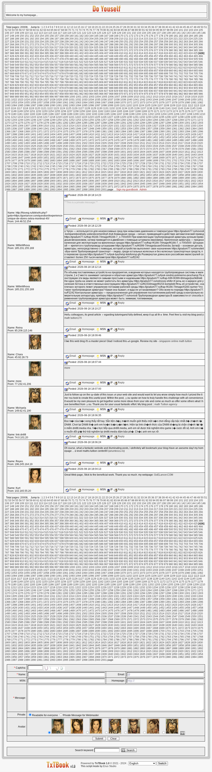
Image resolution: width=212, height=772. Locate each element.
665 (196, 70)
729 (116, 76)
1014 (162, 96)
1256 (97, 119)
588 (12, 67)
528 (111, 61)
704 (191, 73)
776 (151, 79)
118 (65, 32)
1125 (68, 108)
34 (145, 27)
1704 (187, 160)
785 (196, 79)
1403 (46, 134)
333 (136, 47)
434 (42, 56)
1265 (155, 119)
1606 (155, 151)
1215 (33, 117)
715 (46, 76)
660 (171, 70)
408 (111, 53)
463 (186, 56)
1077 (168, 102)
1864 (20, 177)
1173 (169, 111)
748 (12, 79)
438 (61, 56)
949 (17, 93)
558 (61, 64)
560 (71, 64)
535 (146, 61)
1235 (161, 117)
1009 (130, 96)
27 (121, 27)
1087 (33, 105)
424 (190, 53)
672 (32, 73)
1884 (149, 177)
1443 (104, 137)
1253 (78, 119)
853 (136, 85)
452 (131, 56)
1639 (168, 154)
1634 (136, 154)
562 (81, 64)
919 (66, 90)
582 (181, 64)
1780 (78, 169)
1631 (117, 154)
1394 (187, 131)
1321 (116, 125)
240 (71, 41)
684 (91, 73)
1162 (101, 111)
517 (56, 61)
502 (181, 59)
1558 (46, 148)
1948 (162, 183)
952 (32, 93)
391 (27, 53)
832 (32, 85)
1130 (99, 108)
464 (191, 56)
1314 (72, 125)
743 (185, 76)
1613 (200, 151)
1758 (136, 166)
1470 (78, 140)
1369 (27, 131)
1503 (91, 143)
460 (171, 56)
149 (17, 35)
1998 (85, 189)
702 (181, 73)
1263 (142, 119)
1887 (168, 177)
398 (61, 53)
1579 (181, 148)
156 (51, 35)
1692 (110, 160)
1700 (162, 160)
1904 (78, 180)
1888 (174, 177)
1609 (174, 151)
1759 (142, 166)
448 (111, 56)
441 (76, 56)
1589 (46, 151)
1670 (168, 157)
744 (190, 76)
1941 (117, 183)
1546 (168, 146)
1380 (97, 131)
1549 (187, 146)
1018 (187, 96)
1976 (142, 186)
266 (201, 41)
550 (22, 64)
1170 (150, 111)
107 (12, 32)
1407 (72, 134)
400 (71, 53)
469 (17, 59)
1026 (40, 99)
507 (7, 61)
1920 (181, 180)
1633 (129, 154)
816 (151, 82)
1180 (14, 114)
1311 (52, 125)
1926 (20, 183)
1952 (187, 183)
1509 (129, 143)
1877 (104, 177)
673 (37, 73)
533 (136, 61)
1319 (104, 125)
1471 (85, 140)
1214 (27, 117)
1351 (110, 128)
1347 (85, 128)
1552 (8, 148)
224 (190, 38)
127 (109, 32)
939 (166, 90)
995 (47, 96)
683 (86, 73)
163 (86, 35)
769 (116, 79)
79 (101, 30)
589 (17, 67)
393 (37, 53)
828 (12, 85)
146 (203, 32)
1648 (27, 157)
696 (151, 73)
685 (96, 73)
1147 (7, 111)
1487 (187, 140)
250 (121, 41)
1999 (91, 189)
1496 (46, 143)
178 (161, 35)
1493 (27, 143)
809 (116, 82)
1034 (91, 99)
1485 (174, 140)
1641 (181, 154)
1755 (117, 166)
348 (12, 50)
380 (171, 50)
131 (129, 32)
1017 (181, 96)
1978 (155, 186)
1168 (138, 111)
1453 (168, 137)
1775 (46, 169)
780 (171, 79)
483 (86, 59)
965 (96, 93)
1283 (72, 122)
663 (186, 70)
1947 (155, 183)
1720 (91, 163)
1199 (132, 114)
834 (42, 85)
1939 (104, 183)
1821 (142, 172)
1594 (78, 151)
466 (201, 56)
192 (32, 38)
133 (139, 32)
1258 (110, 119)
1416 (129, 134)
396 (51, 53)
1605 (149, 151)
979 (166, 93)
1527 (46, 146)
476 (51, 59)
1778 (65, 169)
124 (94, 32)
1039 (123, 99)
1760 (149, 166)
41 (170, 27)
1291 (123, 122)
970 (121, 93)
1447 (129, 137)
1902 (65, 180)
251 (126, 41)
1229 (123, 117)
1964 (65, 186)
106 (7, 32)
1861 (200, 175)
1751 (91, 166)
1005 (104, 96)
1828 (187, 172)
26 (117, 27)
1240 (193, 117)
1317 (91, 125)
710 (22, 76)
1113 (196, 105)
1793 (162, 169)
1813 (91, 172)
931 (126, 90)
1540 (129, 146)
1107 (160, 105)
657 (156, 70)
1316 (84, 125)
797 (56, 82)
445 (96, 56)
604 (91, 67)
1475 (110, 140)
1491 (14, 143)
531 (126, 61)
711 (27, 76)
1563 (78, 148)
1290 (117, 122)
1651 (46, 157)
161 (76, 35)
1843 (85, 175)
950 (22, 93)
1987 (14, 189)
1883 (142, 177)
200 (71, 38)
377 (156, 50)
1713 (46, 163)
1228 (116, 117)
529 (116, 61)
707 (7, 76)
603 (86, 67)
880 (71, 88)
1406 (65, 134)
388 (12, 53)
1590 (52, 151)
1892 (200, 177)
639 (66, 70)
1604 (142, 151)
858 (161, 85)
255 (146, 41)
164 (91, 35)
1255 (91, 119)
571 (126, 64)
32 (138, 27)
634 (42, 70)
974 (141, 93)
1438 (72, 137)
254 (141, 41)
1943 (129, 183)
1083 (8, 105)
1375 (65, 131)
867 (7, 88)
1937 (91, 183)
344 (190, 47)
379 (166, 50)
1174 (175, 111)
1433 (40, 137)
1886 (162, 177)
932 (131, 90)
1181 (20, 114)
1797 (187, 169)
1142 (174, 108)
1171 (156, 111)
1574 (149, 148)
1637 (155, 154)
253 (136, 41)
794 (42, 82)
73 (80, 30)
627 (7, 70)
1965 (72, 186)
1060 (59, 102)
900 (171, 88)
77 (94, 30)
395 (47, 53)
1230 (129, 117)
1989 (27, 189)
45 (184, 27)
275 (47, 44)
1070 (123, 102)
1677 (14, 160)
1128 (87, 108)
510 (22, 61)
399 (66, 53)
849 (116, 85)
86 (125, 30)
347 (7, 50)
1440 (85, 137)
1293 (136, 122)
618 (161, 67)
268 (12, 44)
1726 (129, 163)
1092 (65, 105)
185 (196, 35)
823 (185, 82)
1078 (174, 102)
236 (51, 41)
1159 (82, 111)
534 (141, 61)
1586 (27, 151)
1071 (129, 102)
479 (66, 59)
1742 (33, 166)
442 (81, 56)
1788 (129, 169)
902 (181, 88)
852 (131, 85)
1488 (194, 140)
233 (37, 41)
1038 (117, 99)
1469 (72, 140)
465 (196, 56)
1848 (117, 175)
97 (164, 30)
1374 (59, 131)
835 (47, 85)
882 (81, 88)
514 (41, 61)
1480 (142, 140)
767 (106, 79)
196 (51, 38)
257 (156, 41)
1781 (85, 169)
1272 (200, 119)
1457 (194, 137)
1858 (181, 175)
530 (121, 61)
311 (27, 47)
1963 (59, 186)
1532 (78, 146)
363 (86, 50)
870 (22, 88)
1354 (129, 128)
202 (81, 38)
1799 (200, 169)
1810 (72, 172)
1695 (129, 160)
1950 (174, 183)
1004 (98, 96)
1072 (136, 102)
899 (166, 88)
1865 (27, 177)
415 (146, 53)
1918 (168, 180)
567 (106, 64)
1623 (65, 154)
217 (156, 38)
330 (121, 47)
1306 (20, 125)
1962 (52, 186)
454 (141, 56)
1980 (168, 186)
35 (149, 27)
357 (56, 50)
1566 (97, 148)
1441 (91, 137)
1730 (155, 163)
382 (181, 50)
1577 (168, 148)
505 (196, 59)
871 (27, 88)
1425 (187, 134)
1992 (46, 189)
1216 (39, 117)
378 (161, 50)
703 (186, 73)
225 (195, 38)
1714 (52, 163)
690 (121, 73)
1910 (117, 180)
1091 (59, 105)
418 (161, 53)
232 (32, 41)
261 (176, 41)
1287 (97, 122)
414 (141, 53)
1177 (194, 111)
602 (81, 67)
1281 (59, 122)
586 (201, 64)
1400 (27, 134)
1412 (104, 134)
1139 (155, 108)
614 (141, 67)
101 (181, 30)
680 (71, 73)
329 (116, 47)
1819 (129, 172)
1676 (8, 160)
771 (126, 79)
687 (106, 73)
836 (51, 85)
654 (141, 70)
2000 (97, 189)
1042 (142, 99)
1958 (27, 186)
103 (191, 30)
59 (30, 30)
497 (156, 59)
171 (126, 35)
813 (136, 82)
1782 (91, 169)
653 (136, 70)
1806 (46, 172)
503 (186, 59)
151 (27, 35)
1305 (14, 125)
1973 (123, 186)
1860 (194, 175)
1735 (187, 163)
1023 (20, 99)
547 (7, 64)
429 (17, 56)
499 (166, 59)
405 (96, 53)
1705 (194, 160)
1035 (97, 99)
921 (76, 90)
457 (156, 56)
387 (7, 53)
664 (191, 70)
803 (86, 82)
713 (36, 76)
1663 (123, 157)
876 (51, 88)
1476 (117, 140)
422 (180, 53)
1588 (40, 151)
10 (61, 27)
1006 (111, 96)
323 (86, 47)
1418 (142, 134)
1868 (46, 177)
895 (146, 88)
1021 (8, 99)
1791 (149, 169)
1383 (117, 131)
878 (61, 88)
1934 (72, 183)
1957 (20, 186)
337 (156, 47)
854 (141, 85)
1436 (59, 137)
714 (41, 76)
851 (126, 85)
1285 (85, 122)
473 (37, 59)
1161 (94, 111)
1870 (59, 177)
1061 (65, 102)
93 (150, 30)
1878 (110, 177)
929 (116, 90)
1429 (14, 137)
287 (106, 44)
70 (69, 30)
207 (106, 38)
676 (51, 73)
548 (12, 64)
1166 (125, 111)
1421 (161, 134)
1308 (33, 125)
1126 (75, 108)
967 (106, 93)
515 (46, 61)
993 (37, 96)
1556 (33, 148)
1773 (33, 169)
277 (56, 44)
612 (131, 67)
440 (71, 56)
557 (56, 64)
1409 (85, 134)
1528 (52, 146)
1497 (52, 143)
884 (91, 88)
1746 (59, 166)
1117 (19, 108)
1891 (194, 177)
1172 (163, 111)
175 (146, 35)
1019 (194, 96)
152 (32, 35)
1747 (65, 166)
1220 (65, 117)
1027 (46, 99)
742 (180, 76)
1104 (141, 105)
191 (27, 38)
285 (96, 44)
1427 (200, 134)
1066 (97, 102)
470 (22, 59)
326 (101, 47)
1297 (162, 122)
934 (141, 90)
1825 (168, 172)
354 (42, 50)
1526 (40, 146)
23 (107, 27)
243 (86, 41)
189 (17, 38)
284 (91, 44)
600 (71, 67)
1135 (131, 108)
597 (56, 67)
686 (101, 73)
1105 (148, 105)
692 (131, 73)
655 (146, 70)
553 (37, 64)
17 (85, 27)
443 (86, 56)
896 (151, 88)
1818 (123, 172)
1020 (200, 96)
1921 (187, 180)
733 (136, 76)
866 (201, 85)
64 (48, 30)
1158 (76, 111)
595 (47, 67)
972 (131, 93)
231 (27, 41)
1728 (142, 163)
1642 (187, 154)
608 (111, 67)
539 (166, 61)
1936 (85, 183)
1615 (14, 154)
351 (27, 50)
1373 (52, 131)
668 (12, 73)
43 (177, 27)
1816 (110, 172)
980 (171, 93)
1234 (155, 117)
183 (186, 35)
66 (55, 30)
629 (17, 70)
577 (156, 64)
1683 (52, 160)
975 (146, 93)
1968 (91, 186)
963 (86, 93)
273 (37, 44)
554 (42, 64)
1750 (85, 166)
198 (61, 38)
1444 (110, 137)
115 (50, 32)
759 (66, 79)
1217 (46, 117)
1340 (40, 128)
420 (171, 53)
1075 (155, 102)
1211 (7, 117)
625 (195, 67)
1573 (142, 148)
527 (106, 61)
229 (17, 41)
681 (76, 73)
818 (161, 82)
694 (141, 73)
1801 (14, 172)
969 (116, 93)
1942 (123, 183)
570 (121, 64)
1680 (33, 160)
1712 (39, 163)
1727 (136, 163)
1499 (65, 143)
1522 (14, 146)
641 (76, 70)
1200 (138, 114)
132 (134, 32)
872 (32, 88)
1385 (129, 131)
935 (146, 90)
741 (175, 76)
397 (56, 53)
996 (51, 96)
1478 (129, 140)
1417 (136, 134)
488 (111, 59)
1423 (174, 134)
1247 (40, 119)
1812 (84, 172)
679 (66, 73)
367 (106, 50)
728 (111, 76)
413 (136, 53)
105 (201, 30)
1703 (181, 160)
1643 (194, 154)
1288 (104, 122)
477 (56, 59)
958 (61, 93)
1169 (144, 111)
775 (146, 79)
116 (55, 32)
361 (76, 50)
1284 (78, 122)
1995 (65, 189)
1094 (78, 105)
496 (151, 59)
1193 (94, 114)
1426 (193, 134)
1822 (149, 172)
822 (180, 82)
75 (87, 30)
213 (136, 38)
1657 (85, 157)
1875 (91, 177)
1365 (200, 128)
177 (156, 35)
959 (66, 93)
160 (71, 35)
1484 (168, 140)
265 (196, 41)
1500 (72, 143)
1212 (14, 117)
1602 (129, 151)
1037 (110, 99)
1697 (142, 160)
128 (114, 32)
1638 (162, 154)
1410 (91, 134)
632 (32, 70)
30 (131, 27)
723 (86, 76)
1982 (181, 186)
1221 (72, 117)
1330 (174, 125)
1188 (63, 114)
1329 (168, 125)
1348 (91, 128)
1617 (27, 154)
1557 (40, 148)
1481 (149, 140)
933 (136, 90)
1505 (104, 143)
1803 (27, 172)
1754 (110, 166)
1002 (85, 96)
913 (36, 90)
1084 (14, 105)
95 (157, 30)
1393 (181, 131)
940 (171, 90)
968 (111, 93)
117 (60, 32)
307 (7, 47)
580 (171, 64)
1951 (181, 183)
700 (171, 73)
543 (185, 61)
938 (161, 90)
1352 (117, 128)
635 (47, 70)
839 (66, 85)
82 (111, 30)
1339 (33, 128)
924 (91, 90)
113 (41, 32)
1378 (85, 131)
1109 (172, 105)
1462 (27, 140)
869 (17, 88)
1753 (104, 166)
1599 (110, 151)
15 (78, 27)
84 (118, 30)
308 (12, 47)
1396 (200, 131)
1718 (78, 163)
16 (82, 27)
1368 (20, 131)
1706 (200, 160)
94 (154, 30)
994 (42, 96)
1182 (26, 114)
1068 (110, 102)
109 (22, 32)
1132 (112, 108)
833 (37, 85)
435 (47, 56)
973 (136, 93)
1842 (78, 175)
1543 (149, 146)
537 (156, 61)
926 (101, 90)
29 (128, 27)
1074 (149, 102)
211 (126, 38)
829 (17, 85)
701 (176, 73)
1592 (65, 151)
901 (176, 88)
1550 (194, 146)
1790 (142, 169)
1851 (136, 175)
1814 (97, 172)
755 (47, 79)
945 (195, 90)
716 (51, 76)
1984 (194, 186)
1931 (52, 183)
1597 (97, 151)
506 (201, 59)
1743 (40, 166)
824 (190, 82)
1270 (187, 119)
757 (56, 79)
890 (121, 88)
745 (195, 76)
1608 (168, 151)
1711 (33, 163)
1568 (110, 148)
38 (159, 27)
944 (190, 90)
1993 (52, 189)
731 (126, 76)
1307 (27, 125)
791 (27, 82)
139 (168, 32)
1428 (8, 137)
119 (69, 32)
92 (147, 30)
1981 (174, 186)
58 (27, 30)
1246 (33, 119)
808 (111, 82)
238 (61, 41)
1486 (181, 140)
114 (45, 32)
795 (47, 82)
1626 (85, 154)
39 (163, 27)
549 (17, 64)
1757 (129, 166)
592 (32, 67)
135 (149, 32)
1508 (123, 143)
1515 (168, 143)
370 (121, 50)
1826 (174, 172)
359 (66, 50)
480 (71, 59)
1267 (168, 119)
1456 (187, 137)
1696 (136, 160)
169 (116, 35)
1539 (123, 146)
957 (56, 93)
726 (101, 76)
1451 (155, 137)
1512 (149, 143)
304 (191, 44)
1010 (136, 96)
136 (154, 32)
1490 (8, 143)
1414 (116, 134)
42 (173, 27)
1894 (14, 180)
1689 (91, 160)
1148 (14, 111)
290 (121, 44)
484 (91, 59)
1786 (117, 169)
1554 (20, 148)
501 (176, 59)
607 (106, 67)
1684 (59, 160)
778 (161, 79)
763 (86, 79)
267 (7, 44)
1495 (40, 143)
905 (196, 88)
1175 (181, 111)
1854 (155, 175)
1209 (196, 114)
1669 (162, 157)
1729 (149, 163)
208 (111, 38)
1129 (93, 108)
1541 (136, 146)
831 (27, 85)
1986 (8, 189)
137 (159, 32)
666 (201, 70)
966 (101, 93)
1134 (124, 108)
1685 (65, 160)
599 (66, 67)
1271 (194, 119)
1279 (46, 122)
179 (166, 35)
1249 (52, 119)
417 (156, 53)
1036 (104, 99)
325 (96, 47)
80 (104, 30)
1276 (27, 122)
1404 (52, 134)
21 (100, 27)
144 (193, 32)
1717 (72, 163)
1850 (129, 175)
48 (195, 27)
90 (140, 30)
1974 (129, 186)
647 (106, 70)
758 (61, 79)
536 (151, 61)
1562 (72, 148)
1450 (149, 137)
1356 (142, 128)
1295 (149, 122)
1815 (104, 172)
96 (161, 30)
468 (12, 59)
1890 (187, 177)
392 (32, 53)
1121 (44, 108)
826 (200, 82)
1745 (52, 166)
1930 (46, 183)
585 (196, 64)
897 (156, 88)
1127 (81, 108)
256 (151, 41)
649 (116, 70)
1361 (174, 128)
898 (161, 88)
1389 (155, 131)
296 (151, 44)
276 (51, 44)
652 (131, 70)
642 (81, 70)
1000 (72, 96)
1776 (52, 169)
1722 (104, 163)
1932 (59, 183)
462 (181, 56)
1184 (38, 114)
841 (76, 85)
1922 (193, 180)
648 (111, 70)
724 (91, 76)
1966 (78, 186)
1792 (155, 169)
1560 (59, 148)
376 (151, 50)
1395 (194, 131)
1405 (59, 134)
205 (96, 38)
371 (126, 50)
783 (186, 79)
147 (7, 35)
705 (196, 73)
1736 (193, 163)
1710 (27, 163)
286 (101, 44)
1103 (135, 105)
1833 (20, 175)
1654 (65, 157)
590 (22, 67)
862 (181, 85)
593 (37, 67)
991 (27, 96)
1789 (136, 169)
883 (86, 88)
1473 (97, 140)
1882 (136, 177)
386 (201, 50)
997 (56, 96)
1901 (59, 180)
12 (68, 27)
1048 (181, 99)
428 (12, 56)
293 (136, 44)
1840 (65, 175)
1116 (13, 108)
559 (66, 64)
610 (121, 67)
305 (196, 44)
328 (111, 47)
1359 (162, 128)
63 (44, 30)
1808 (59, 172)
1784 (104, 169)
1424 (181, 134)
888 (111, 88)
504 (191, 59)
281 (76, 44)
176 (151, 35)
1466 (52, 140)
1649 (33, 157)
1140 (162, 108)
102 (186, 30)
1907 (97, 180)
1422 (168, 134)
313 (36, 47)
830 (22, 85)
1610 (181, 151)
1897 (33, 180)
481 (76, 59)
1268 (174, 119)
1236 (168, 117)
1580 (187, 148)
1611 (187, 151)
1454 (174, 137)
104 (196, 30)
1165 (119, 111)
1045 (162, 99)
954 (42, 93)
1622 (59, 154)
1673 (187, 157)
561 (76, 64)
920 (71, 90)
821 (175, 82)
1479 (136, 140)
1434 (46, 137)
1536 (104, 146)
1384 (123, 131)
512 (31, 61)
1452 (162, 137)
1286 (91, 122)
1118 (25, 108)
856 (151, 85)
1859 (187, 175)
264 (191, 41)
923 (86, 90)
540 (171, 61)
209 (116, 38)
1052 (8, 102)
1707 (8, 163)
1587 (33, 151)
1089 (46, 105)
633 (37, 70)
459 (166, 56)
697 (156, 73)
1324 (136, 125)
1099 (110, 105)
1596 (91, 151)
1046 (168, 99)
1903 (72, 180)
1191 (82, 114)
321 (76, 47)
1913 (136, 180)
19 (93, 27)
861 (176, 85)
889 (116, 88)
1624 (72, 154)
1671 (174, 157)
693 (136, 73)
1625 (78, 154)
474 (42, 59)
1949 (168, 183)
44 (180, 27)
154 (42, 35)
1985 (200, 186)
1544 (155, 146)
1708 (14, 163)
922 (81, 90)
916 (51, 90)
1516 (174, 143)
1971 (110, 186)
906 (201, 88)
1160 (88, 111)
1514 (161, 143)
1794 (168, 169)
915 (46, 90)
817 (156, 82)
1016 (175, 96)
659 (166, 70)
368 (111, 50)
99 (171, 30)
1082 (200, 102)
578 (161, 64)
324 (91, 47)
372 (131, 50)
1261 (129, 119)
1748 (72, 166)
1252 (72, 119)
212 (131, 38)
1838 (52, 175)
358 (61, 50)
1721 (97, 163)
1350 (104, 128)
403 (86, 53)
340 (171, 47)
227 (7, 41)
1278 (40, 122)
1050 (194, 99)
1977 (149, 186)
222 (180, 38)
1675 (200, 157)
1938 (97, 183)
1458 (200, 137)
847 (106, 85)
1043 (149, 99)
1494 (33, 143)
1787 (123, 169)
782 (181, 79)
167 (106, 35)
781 (176, 79)
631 (27, 70)
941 (175, 90)
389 (17, 53)
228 (12, 41)
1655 (72, 157)
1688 (85, 160)
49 (198, 27)
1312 (59, 125)
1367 (14, 131)
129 (119, 32)
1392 (174, 131)
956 (51, 93)
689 (116, 73)
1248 (46, 119)
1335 (8, 128)
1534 (91, 146)
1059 (52, 102)
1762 (162, 166)
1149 (20, 111)
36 (152, 27)
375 (146, 50)
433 (37, 56)
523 (86, 61)
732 (131, 76)
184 (191, 35)
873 (37, 88)
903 (186, 88)
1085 (20, 105)
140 (173, 32)
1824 (161, 172)
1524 (27, 146)
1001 (79, 96)
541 (175, 61)
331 (126, 47)
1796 (181, 169)
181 (176, 35)
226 (200, 38)
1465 (46, 140)
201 (76, 38)
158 (61, 35)
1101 (123, 105)
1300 (181, 122)
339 (166, 47)
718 (61, 76)
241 (76, 41)
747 (7, 79)
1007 (117, 96)
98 (168, 30)
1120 (37, 108)
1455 (181, 137)
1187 (57, 114)
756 (51, 79)
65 (52, 30)
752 (32, 79)
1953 (194, 183)
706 (201, 73)
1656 (78, 157)
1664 (129, 157)
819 (166, 82)
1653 (59, 157)
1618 (33, 154)
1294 (142, 122)
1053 (14, 102)
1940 (110, 183)
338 (161, 47)
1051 (200, 99)
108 (17, 32)
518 (61, 61)
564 (91, 64)
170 (121, 35)
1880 (123, 177)
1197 (119, 114)
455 (146, 56)
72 (76, 30)
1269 (181, 119)
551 (27, 64)
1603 (136, 151)
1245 (27, 119)
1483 (162, 140)
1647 (20, 157)
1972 (117, 186)
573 (136, 64)
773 (136, 79)
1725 (123, 163)
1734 (181, 163)
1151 (32, 111)
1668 (155, 157)
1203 (157, 114)
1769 (8, 169)
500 (171, 59)
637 (56, 70)
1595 (85, 151)
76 (90, 30)
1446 (123, 137)
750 (22, 79)
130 (124, 32)
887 (106, 88)
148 (12, 35)
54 (13, 30)
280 (71, 44)
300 (171, 44)
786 (201, 79)
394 (42, 53)
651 (126, 70)
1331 (181, 125)
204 (91, 38)
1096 (91, 105)
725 (96, 76)
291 (126, 44)
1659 (97, 157)
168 (111, 35)
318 (61, 47)
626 (200, 67)
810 (121, 82)
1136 (137, 108)
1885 (155, 177)
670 (22, 73)
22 (103, 27)
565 (96, 64)
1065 (91, 102)
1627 (91, 154)
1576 (162, 148)
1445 (117, 137)
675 (47, 73)
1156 (63, 111)
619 (166, 67)
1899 (46, 180)
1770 (14, 169)
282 (81, 44)
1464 (40, 140)
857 (156, 85)
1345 (72, 128)
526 (101, 61)
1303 (200, 122)
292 (131, 44)
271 (27, 44)
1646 (14, 157)
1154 (51, 111)
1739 (14, 166)
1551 (200, 146)
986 (201, 93)
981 (176, 93)
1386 (136, 131)
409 (116, 53)
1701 (168, 160)
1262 (136, 119)
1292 (129, 122)
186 (201, 35)
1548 (181, 146)
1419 (149, 134)
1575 (155, 148)
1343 (59, 128)
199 (66, 38)
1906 (91, 180)
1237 (174, 117)
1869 (52, 177)
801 (76, 82)
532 (131, 61)
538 (161, 61)
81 (108, 30)
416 (151, 53)
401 (76, 53)
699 (166, 73)
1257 (104, 119)
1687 (78, 160)
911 (27, 90)
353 (37, 50)
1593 (72, 151)
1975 (136, 186)
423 (185, 53)
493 (136, 59)
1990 (33, 189)
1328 (161, 125)
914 (41, 90)
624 (190, 67)
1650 (40, 157)
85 (122, 30)
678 (61, 73)
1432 (33, 137)
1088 (40, 105)
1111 (184, 105)
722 (81, 76)
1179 (7, 114)
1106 (154, 105)
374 (141, 50)
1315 (78, 125)
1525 (33, 146)
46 (188, 27)
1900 (52, 180)
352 (32, 50)
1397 (8, 134)
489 (116, 59)
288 (111, 44)
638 (61, 70)
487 (106, 59)
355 (47, 50)
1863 (14, 177)
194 (42, 38)
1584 (14, 151)
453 (136, 56)
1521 (8, 146)
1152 (38, 111)
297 (156, 44)
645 (96, 70)
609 (116, 67)
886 (101, 88)
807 (106, 82)
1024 (27, 99)
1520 (200, 143)
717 (56, 76)
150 (22, 35)
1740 (20, 166)
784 (191, 79)
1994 (59, 189)
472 (32, 59)
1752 (97, 166)
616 (151, 67)
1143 (180, 108)
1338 (27, 128)
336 (151, 47)
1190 (76, 114)
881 (76, 88)
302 (181, 44)
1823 (155, 172)
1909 (110, 180)
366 (101, 50)
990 (22, 96)
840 (71, 85)
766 (101, 79)
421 (175, 53)
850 (121, 85)
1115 (7, 108)
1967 (85, 186)
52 (6, 30)
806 (101, 82)
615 (146, 67)
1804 (33, 172)
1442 (97, 137)
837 (56, 85)
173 (136, 35)
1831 (8, 175)
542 (180, 61)
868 (12, 88)
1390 (162, 131)
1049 (187, 99)
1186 (51, 114)
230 (22, 41)
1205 (170, 114)
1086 (27, 105)
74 (83, 30)
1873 (78, 177)
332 (131, 47)
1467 (59, 140)
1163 (107, 111)
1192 (88, 114)
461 (176, 56)
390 (22, 53)
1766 (187, 166)
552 (32, 64)
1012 (149, 96)
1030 (65, 99)
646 (101, 70)
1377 (78, 131)
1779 (72, 169)
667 (7, 73)
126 (104, 32)
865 (196, 85)
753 (37, 79)
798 (61, 82)
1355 (136, 128)
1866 (33, 177)
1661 (110, 157)
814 (141, 82)
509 (17, 61)
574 (141, 64)
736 (151, 76)
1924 (8, 183)
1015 (168, 96)
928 (111, 90)
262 (181, 41)
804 (91, 82)
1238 (181, 117)
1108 (166, 105)
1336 (14, 128)
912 (31, 90)
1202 (151, 114)
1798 (194, 169)
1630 (110, 154)
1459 (8, 140)
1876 (97, 177)
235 (47, 41)
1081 (194, 102)
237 (56, 41)
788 (12, 82)
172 (131, 35)
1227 (110, 117)
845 (96, 85)
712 (31, 76)
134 (144, 32)
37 (156, 27)
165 (96, 35)
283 (86, 44)
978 (161, 93)
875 (47, 88)
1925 (14, 183)
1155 (57, 111)
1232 (142, 117)
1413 (110, 134)
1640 (174, 154)
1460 (14, 140)
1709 (20, 163)
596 (51, 67)
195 (47, 38)
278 (61, 44)
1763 (168, 166)
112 (36, 32)
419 (166, 53)
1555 (27, 148)
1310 (46, 125)
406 (101, 53)
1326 (149, 125)
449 (116, 56)
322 (81, 47)
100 (176, 30)
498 (161, 59)
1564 (85, 148)
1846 (104, 175)
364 (91, 50)
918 (61, 90)
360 (71, 50)
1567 (104, 148)
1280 (52, 122)
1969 (97, 186)
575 (146, 64)
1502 (85, 143)
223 (185, 38)
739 (166, 76)
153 (37, 35)
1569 (117, 148)
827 (7, 85)
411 (126, 53)
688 (111, 73)
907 (7, 90)
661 (176, 70)
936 (151, 90)
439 (66, 56)
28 (124, 27)
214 (141, 38)
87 (129, 30)
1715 (59, 163)
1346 (78, 128)
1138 (149, 108)
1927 (27, 183)
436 (51, 56)
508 (12, 61)
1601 (123, 151)
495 (146, 59)
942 (180, 90)
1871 (65, 177)
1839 (59, 175)
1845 (97, 175)
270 (22, 44)
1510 (136, 143)
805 (96, 82)
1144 (186, 108)
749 (17, 79)
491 (126, 59)
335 (146, 47)
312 (31, 47)
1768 (200, 166)
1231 (136, 117)
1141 (168, 108)
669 (17, 73)
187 (7, 38)
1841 (72, 175)
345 (195, 47)
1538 (117, 146)
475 (47, 59)
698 (161, 73)
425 (195, 53)
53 (9, 30)
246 (101, 41)
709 (17, 76)
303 (186, 44)
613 (136, 67)
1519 (193, 143)
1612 (193, 151)
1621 (52, 154)
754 (42, 79)
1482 (155, 140)
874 (42, 88)
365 (96, 50)
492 (131, 59)
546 (200, 61)
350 (22, 50)
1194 (101, 114)
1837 (46, 175)
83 (115, 30)
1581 (194, 148)
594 (42, 67)
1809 (65, 172)
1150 (26, 111)
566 (101, 64)
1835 (33, 175)
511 (27, 61)
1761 (155, 166)
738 (161, 76)
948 (12, 93)
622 (180, 67)
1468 (65, 140)
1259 (117, 119)
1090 (52, 105)
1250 (59, 119)
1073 (142, 102)
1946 (149, 183)
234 (42, 41)
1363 (187, 128)
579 (166, 64)
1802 (20, 172)
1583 (8, 151)
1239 (187, 117)
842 (81, 85)
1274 (14, 122)
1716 (65, 163)
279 (66, 44)
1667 (149, 157)
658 (161, 70)
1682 (46, 160)
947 (7, 93)
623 (185, 67)
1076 (162, 102)
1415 (123, 134)
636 (51, 70)
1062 (72, 102)
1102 (129, 105)
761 (76, 79)
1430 (20, 137)
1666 (142, 157)
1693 (117, 160)
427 (7, 56)
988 (12, 96)
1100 (116, 105)
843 (86, 85)
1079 (181, 102)
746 (200, 76)
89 (136, 30)
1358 (155, 128)
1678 (20, 160)
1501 (78, 143)
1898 (40, 180)
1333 (193, 125)
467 (7, 59)
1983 (187, 186)
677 (56, 73)
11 (65, 27)
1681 (40, 160)
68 (62, 30)
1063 (78, 102)
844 (91, 85)
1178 (200, 111)
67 (59, 30)
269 (17, 44)
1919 (174, 180)
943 (185, 90)
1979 (162, 186)
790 (22, 82)
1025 (33, 99)
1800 (8, 172)
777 (156, 79)
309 (17, 47)
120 (74, 32)
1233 (149, 117)
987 (7, 96)
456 (151, 56)
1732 (168, 163)
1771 (20, 169)
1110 (178, 105)
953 (37, 93)
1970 (104, 186)
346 (200, 47)
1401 (33, 134)
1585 (20, 151)
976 (151, 93)
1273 (8, 122)
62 (41, 30)
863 (186, 85)
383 (186, 50)
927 (106, 90)
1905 (85, 180)
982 (181, 93)
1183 (32, 114)
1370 (33, 131)
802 (81, 82)
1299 (174, 122)
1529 (59, 146)
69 (66, 30)
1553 (14, 148)
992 (32, 96)
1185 (45, 114)
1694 (123, 160)
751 (27, 79)
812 (131, 82)
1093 (72, 105)
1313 (65, 125)
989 (17, 96)
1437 (65, 137)
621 (175, 67)
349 (17, 50)
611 (126, 67)
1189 (69, 114)
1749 (78, 166)
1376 (72, 131)
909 (17, 90)
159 (66, 35)
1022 (14, 99)
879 (66, 88)
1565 (91, 148)
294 (141, 44)
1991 (40, 189)
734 (141, 76)
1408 (78, 134)
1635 (142, 154)
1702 (174, 160)
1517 (181, 143)
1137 (143, 108)
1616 (20, 154)
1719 (84, 163)
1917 (161, 180)
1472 (91, 140)
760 (71, 79)
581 (176, 64)
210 (121, 38)
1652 (52, 157)
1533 (85, 146)
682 (81, 73)
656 (151, 70)
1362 (181, 128)
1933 (65, 183)
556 (51, 64)
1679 (27, 160)
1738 (8, 166)
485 (96, 59)
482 (81, 59)
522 (81, 61)
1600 (117, 151)
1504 (97, 143)
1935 (78, 183)
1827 (181, 172)
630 (22, 70)
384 (191, 50)
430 (22, 56)
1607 (162, 151)
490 (121, 59)
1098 (104, 105)
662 (181, 70)
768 (111, 79)
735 (146, 76)
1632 (123, 154)
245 (96, 41)
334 (141, 47)
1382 (110, 131)
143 (188, 32)
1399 (20, 134)
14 (75, 27)
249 (116, 41)
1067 (104, 102)
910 (22, 90)
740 (171, 76)
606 (101, 67)
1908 (104, 180)
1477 (123, 140)
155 (47, 35)
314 (41, 47)
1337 (20, 128)
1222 (78, 117)
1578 (174, 148)
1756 (123, 166)
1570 (123, 148)
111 (31, 32)
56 (20, 30)
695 (146, 73)
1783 (97, 169)
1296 (155, 122)
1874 (85, 177)
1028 (52, 99)
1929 (40, 183)
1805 (40, 172)
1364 (194, 128)
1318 (97, 125)
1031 (72, 99)
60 (34, 30)
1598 (104, 151)
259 (166, 41)
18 (89, 27)
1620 (46, 154)
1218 (52, 117)
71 (73, 30)
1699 (155, 160)
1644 (200, 154)
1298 (168, 122)
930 (121, 90)
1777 (59, 169)
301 (176, 44)
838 (61, 85)
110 (27, 32)
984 (191, 93)
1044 (155, 99)
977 (156, 93)
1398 (14, 134)
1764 (174, 166)
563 (86, 64)
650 (121, 70)
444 (91, 56)
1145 (193, 108)
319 (66, 47)
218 (161, 38)
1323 (129, 125)
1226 (104, 117)
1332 (187, 125)
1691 (104, 160)
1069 (117, 102)
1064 (85, 102)
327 (106, 47)
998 (61, 96)
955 (47, 93)
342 (180, 47)
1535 (97, 146)
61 (37, 30)
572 (131, 64)
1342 (52, 128)
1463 (33, 140)
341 (175, 47)
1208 (189, 114)
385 (196, 50)
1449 (142, 137)
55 (16, 30)
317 (56, 47)
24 (110, 27)
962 (81, 93)
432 (32, 56)
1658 (91, 157)
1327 (155, 125)
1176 (187, 111)
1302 (194, 122)
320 (71, 47)
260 (171, 41)
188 (12, 38)
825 (195, 82)
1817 (116, 172)
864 (191, 85)
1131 (106, 108)
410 (121, 53)
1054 (20, 102)
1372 (46, 131)
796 (51, 82)
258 (161, 41)
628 (12, 70)
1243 (14, 119)
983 (186, 93)
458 (161, 56)
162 (81, 35)
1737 (200, 163)
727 (106, 76)
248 (111, 41)
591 (27, 67)
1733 (174, 163)
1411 (97, 134)
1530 (65, 146)
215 (146, 38)
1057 (40, 102)
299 (166, 44)
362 (81, 50)
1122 (50, 108)
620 (171, 67)
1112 (190, 105)
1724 (116, 163)
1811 (78, 172)
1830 (200, 172)
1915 (149, 180)
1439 (78, 137)
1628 (97, 154)
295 (146, 44)
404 (91, 53)
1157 (69, 111)
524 (91, 61)
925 (96, 90)
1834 (27, 175)
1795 (174, 169)
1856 (168, 175)
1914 (142, 180)
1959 (33, 186)
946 (200, 90)
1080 (187, 102)
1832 (14, 175)
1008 (123, 96)
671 (27, 73)
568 (111, 64)
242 (81, 41)
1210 (202, 114)
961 (76, 93)
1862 (8, 177)
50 (202, 27)
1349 (97, 128)
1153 (45, 111)
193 (37, 38)
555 (47, 64)
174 (141, 35)
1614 (8, 154)
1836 (40, 175)
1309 (40, 125)
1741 (27, 166)
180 (171, 35)
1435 (52, 137)
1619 (40, 154)
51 (205, 27)
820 (171, 82)
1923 (200, 180)
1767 (194, 166)
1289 (110, 122)
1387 (142, 131)
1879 (117, 177)
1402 (40, 134)
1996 (72, 189)
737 (156, 76)
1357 (149, 128)
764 (91, 79)
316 (51, 47)
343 (185, 47)
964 (91, 93)
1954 (200, 183)
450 (121, 56)
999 (66, 96)
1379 (91, 131)
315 (46, 47)
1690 (97, 160)
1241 (200, 117)
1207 (183, 114)
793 (37, 82)
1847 (110, 175)
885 (96, 88)
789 (17, 82)
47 (191, 27)
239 (66, 41)
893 (136, 88)
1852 (142, 175)
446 (101, 56)
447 (106, 56)
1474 (104, 140)
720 (71, 76)
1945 (142, 183)
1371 (40, 131)
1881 (129, 177)
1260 (123, 119)
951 (27, 93)
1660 (104, 157)
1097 (97, 105)
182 (181, 35)
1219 (59, 117)
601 (76, 67)
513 (36, 61)
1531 (72, 146)
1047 (174, 99)
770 (121, 79)
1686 (72, 160)
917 (56, 90)
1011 (143, 96)
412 (131, 53)
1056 (33, 102)
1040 (129, 99)
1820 (136, 172)
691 (126, 73)
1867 (40, 177)
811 (126, 82)
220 (171, 38)
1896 (27, 180)
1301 (187, 122)
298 (161, 44)
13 (71, 27)
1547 (174, 146)
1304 (8, 125)
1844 (91, 175)
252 (131, 41)
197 (56, 38)
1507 (117, 143)
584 (191, 64)
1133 (118, 108)
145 (198, 32)
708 (12, 76)
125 (99, 32)
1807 (52, 172)
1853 (149, 175)
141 (178, 32)
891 (126, 88)
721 (76, 76)
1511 (142, 143)
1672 (181, 157)
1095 (85, 105)
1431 (27, 137)
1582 (200, 148)
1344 (65, 128)
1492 (20, 143)
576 (151, 64)
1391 (168, 131)
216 (151, 38)
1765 (181, 166)
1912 (129, 180)
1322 (123, 125)
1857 (174, 175)
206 (101, 38)
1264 (149, 119)
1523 (20, 146)
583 (186, 64)
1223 (84, 117)
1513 (155, 143)
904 (191, 88)
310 (22, 47)
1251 (65, 119)
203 (86, 38)
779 (166, 79)
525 (96, 61)
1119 (31, 108)
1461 (20, 140)
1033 (85, 99)
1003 (91, 96)
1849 (123, 175)
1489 (200, 140)
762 (81, 79)
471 (27, 59)
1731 (161, 163)
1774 (40, 169)
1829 (193, 172)
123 (89, 32)
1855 (162, 175)
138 (163, 32)
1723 (110, 163)
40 (166, 27)
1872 (72, 177)
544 (190, 61)
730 (121, 76)
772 (131, 79)
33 (142, 27)
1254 (85, 119)
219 (166, 38)
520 (71, 61)
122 (84, 32)
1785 (110, 169)
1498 (59, 143)
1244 (20, 119)
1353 (123, 128)
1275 (20, 122)
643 (86, 70)
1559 (52, 148)
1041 (136, 99)
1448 (136, 137)
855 (146, 85)
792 (32, 82)
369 (116, 50)
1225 (97, 117)
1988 (20, 189)
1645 (8, 157)
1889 (181, 177)
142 (183, 32)
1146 (199, 108)
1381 (104, 131)
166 (101, 35)
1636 (149, 154)
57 (23, 30)
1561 (65, 148)
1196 (113, 114)
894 (141, 88)
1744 (46, 166)
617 (156, 67)
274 (42, 44)
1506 (110, 143)
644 (91, 70)
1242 (8, 119)
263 (186, 41)
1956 (14, 186)
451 (126, 56)
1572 (136, 148)
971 (126, 93)
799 (66, 82)
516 (51, 61)
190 (22, 38)
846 (101, 85)
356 (51, 50)
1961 (46, 186)
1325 (142, 125)
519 (66, 61)
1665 (136, 157)
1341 (46, 128)
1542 (142, 146)
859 (166, 85)
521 (76, 61)
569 (116, 64)
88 (132, 30)
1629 (104, 154)
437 (56, 56)
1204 (164, 114)
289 (116, 44)
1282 (65, 122)
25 (114, 27)
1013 (155, 96)
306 (201, 44)
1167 (132, 111)
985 (196, 93)
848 (111, 85)
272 (32, 44)
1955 (8, 186)
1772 (27, 169)
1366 (8, 131)
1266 (162, 119)
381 (176, 50)
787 (7, 82)
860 (171, 85)
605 (96, 67)
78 (97, 30)
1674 (194, 157)
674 (42, 73)
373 (136, 50)
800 (71, 82)
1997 (78, 189)
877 (56, 88)
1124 (62, 108)
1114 (202, 105)
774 (141, 79)
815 (146, 82)
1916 (155, 180)
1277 (33, 122)
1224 (91, 117)
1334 (200, 125)
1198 (125, 114)
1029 (59, 99)
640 (71, 70)
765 (96, 79)
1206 (176, 114)
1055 (27, 102)
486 (101, 59)
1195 (107, 114)
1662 (117, 157)
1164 (113, 111)
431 (27, 56)
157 (56, 35)
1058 (46, 102)
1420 (155, 134)
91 (143, 30)
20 (96, 27)
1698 (149, 160)
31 (135, 27)
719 (66, 76)
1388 (149, 131)
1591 (59, 151)
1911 (123, 180)
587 (7, 67)
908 (12, 90)
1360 (168, 128)
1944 (136, 183)
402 (81, 53)
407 (106, 53)
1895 (20, 180)
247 (106, 41)
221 (175, 38)
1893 (8, 180)
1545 (162, 146)
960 (71, 93)
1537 (110, 146)
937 (156, 90)
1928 (33, 183)
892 (131, 88)
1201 (144, 114)
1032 (78, 99)
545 (195, 61)
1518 (187, 143)
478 (61, 59)
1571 (129, 148)
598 (61, 67)
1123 (56, 108)
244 (91, 41)
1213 (20, 117)
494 (141, 59)
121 (79, 32)
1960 (40, 186)
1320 (110, 125)
